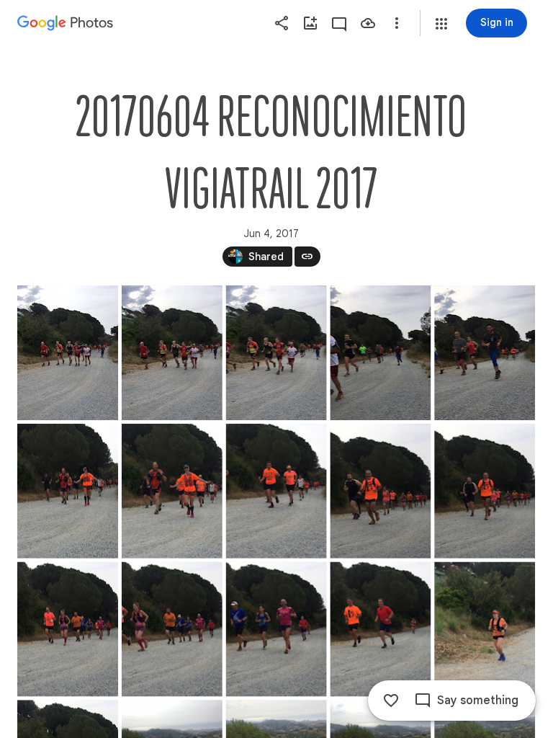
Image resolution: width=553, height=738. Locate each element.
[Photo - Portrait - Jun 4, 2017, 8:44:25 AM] (276, 491)
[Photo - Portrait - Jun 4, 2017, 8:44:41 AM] (276, 629)
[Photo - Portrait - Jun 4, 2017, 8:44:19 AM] (484, 352)
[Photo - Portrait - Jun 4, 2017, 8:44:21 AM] (67, 491)
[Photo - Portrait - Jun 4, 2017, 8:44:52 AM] (484, 629)
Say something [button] (477, 700)
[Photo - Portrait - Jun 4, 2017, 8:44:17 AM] (380, 352)
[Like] (391, 700)
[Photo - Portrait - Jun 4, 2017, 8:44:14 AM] (67, 352)
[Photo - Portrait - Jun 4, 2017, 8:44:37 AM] (67, 629)
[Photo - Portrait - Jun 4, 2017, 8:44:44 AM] (380, 629)
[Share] (281, 23)
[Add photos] (310, 23)
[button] (441, 23)
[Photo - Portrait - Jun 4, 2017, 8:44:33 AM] (380, 491)
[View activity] (339, 23)
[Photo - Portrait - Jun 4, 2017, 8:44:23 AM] (172, 491)
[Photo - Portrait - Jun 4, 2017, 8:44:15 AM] (172, 352)
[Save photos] (368, 23)
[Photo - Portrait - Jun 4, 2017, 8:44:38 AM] (172, 629)
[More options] (396, 23)
